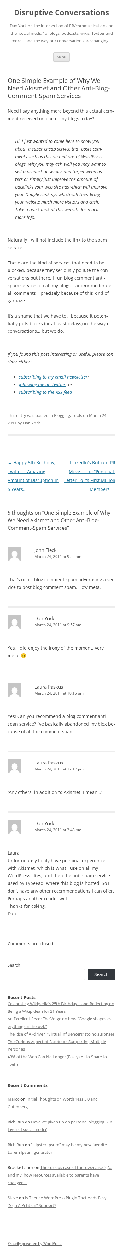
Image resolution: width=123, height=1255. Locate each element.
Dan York (31, 423)
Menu (61, 56)
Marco (14, 1099)
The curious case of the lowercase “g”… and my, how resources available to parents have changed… (60, 1175)
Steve (13, 1198)
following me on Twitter (42, 384)
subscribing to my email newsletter (53, 377)
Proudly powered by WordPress (35, 1243)
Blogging (62, 415)
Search (14, 965)
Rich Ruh (16, 1122)
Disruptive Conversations (61, 12)
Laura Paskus (48, 686)
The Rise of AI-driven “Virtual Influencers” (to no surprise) (61, 1034)
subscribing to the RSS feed (45, 392)
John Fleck (45, 550)
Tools (77, 415)
